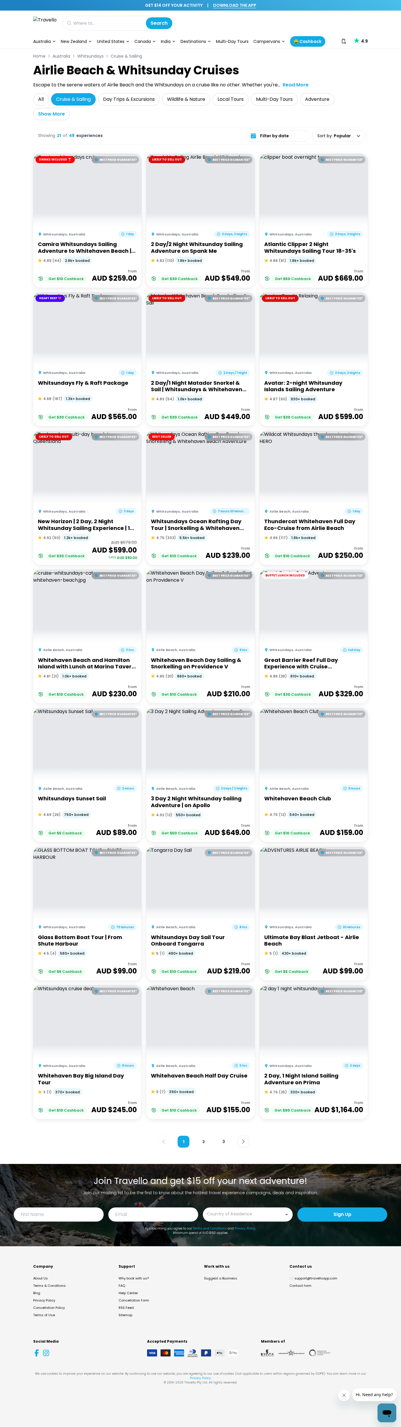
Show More (51, 114)
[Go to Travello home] (45, 23)
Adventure (317, 99)
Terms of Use (44, 1315)
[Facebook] (36, 1352)
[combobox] (243, 1214)
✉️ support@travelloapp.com (313, 1278)
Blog (36, 1293)
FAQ (122, 1285)
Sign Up (342, 1214)
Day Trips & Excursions (129, 99)
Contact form (300, 1285)
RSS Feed (126, 1307)
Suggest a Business (220, 1278)
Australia (42, 41)
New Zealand (74, 41)
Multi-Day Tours (232, 41)
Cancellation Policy (49, 1307)
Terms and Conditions (210, 1228)
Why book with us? (134, 1278)
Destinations (193, 41)
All (41, 99)
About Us (40, 1278)
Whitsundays (90, 56)
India (166, 41)
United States (110, 41)
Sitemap (125, 1315)
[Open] (286, 1214)
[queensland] (319, 1352)
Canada (142, 41)
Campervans (266, 41)
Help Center (128, 1293)
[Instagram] (46, 1352)
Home (39, 56)
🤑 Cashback (307, 41)
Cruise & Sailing (126, 56)
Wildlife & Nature (186, 99)
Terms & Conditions (49, 1285)
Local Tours (231, 99)
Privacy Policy (245, 1228)
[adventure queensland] (291, 1352)
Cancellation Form (134, 1300)
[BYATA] (267, 1352)
